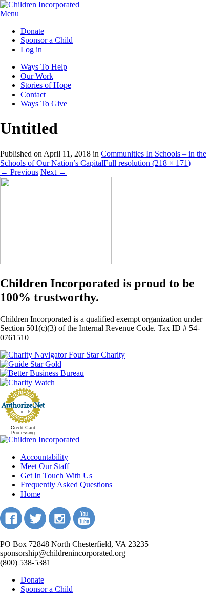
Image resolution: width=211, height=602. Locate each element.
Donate (32, 31)
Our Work (36, 76)
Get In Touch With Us (56, 475)
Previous (19, 172)
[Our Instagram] (60, 526)
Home (30, 493)
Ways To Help (43, 66)
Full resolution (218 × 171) (147, 163)
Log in (31, 49)
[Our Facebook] (12, 526)
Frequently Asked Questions (66, 484)
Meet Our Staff (44, 466)
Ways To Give (43, 103)
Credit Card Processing (23, 430)
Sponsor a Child (46, 40)
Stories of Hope (45, 85)
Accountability (44, 457)
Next (53, 172)
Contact (33, 94)
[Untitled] (56, 261)
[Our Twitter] (36, 526)
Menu (9, 13)
